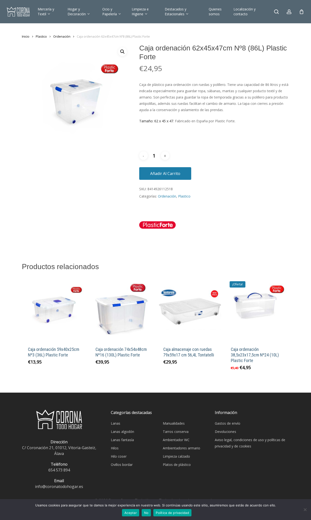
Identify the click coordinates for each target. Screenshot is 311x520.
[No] (304, 509)
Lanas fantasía (122, 439)
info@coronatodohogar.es (59, 486)
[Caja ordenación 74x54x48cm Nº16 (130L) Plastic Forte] (121, 308)
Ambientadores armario (181, 448)
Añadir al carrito (165, 173)
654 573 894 (59, 470)
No (146, 513)
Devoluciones (225, 431)
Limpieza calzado (176, 456)
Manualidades (174, 423)
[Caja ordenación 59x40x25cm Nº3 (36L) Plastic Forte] (54, 308)
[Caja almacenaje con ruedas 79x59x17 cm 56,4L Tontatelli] (189, 308)
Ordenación (61, 36)
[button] (122, 51)
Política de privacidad (172, 513)
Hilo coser (119, 456)
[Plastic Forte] (157, 228)
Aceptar (130, 513)
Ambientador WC (176, 439)
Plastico (41, 36)
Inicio (25, 36)
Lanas (115, 423)
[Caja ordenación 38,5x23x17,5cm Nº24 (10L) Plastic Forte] (257, 308)
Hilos (115, 448)
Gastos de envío (227, 423)
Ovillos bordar (122, 464)
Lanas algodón (122, 431)
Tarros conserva (176, 431)
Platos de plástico (177, 464)
